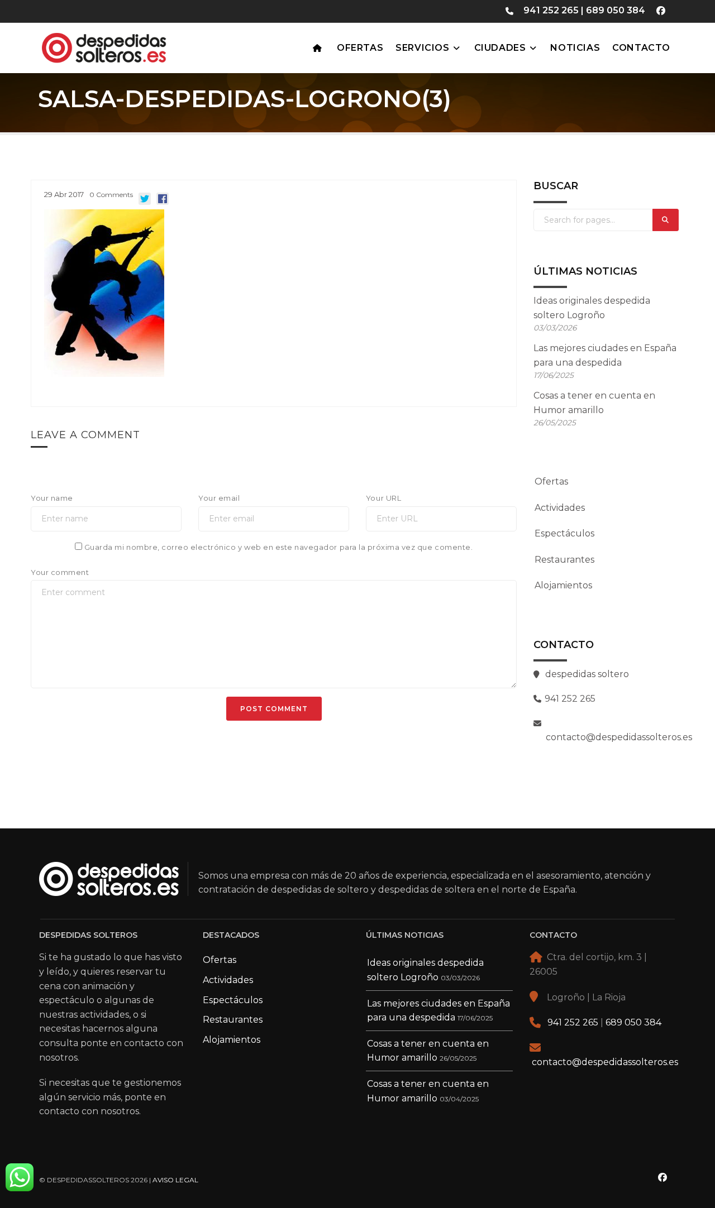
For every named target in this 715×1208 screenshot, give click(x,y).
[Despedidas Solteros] (131, 45)
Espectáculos (564, 533)
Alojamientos (563, 585)
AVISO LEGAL (175, 1180)
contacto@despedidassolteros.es (605, 1062)
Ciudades (500, 47)
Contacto (641, 47)
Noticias (575, 47)
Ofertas (360, 47)
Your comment (60, 572)
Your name (52, 497)
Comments (111, 194)
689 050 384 (615, 10)
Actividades (560, 507)
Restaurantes (564, 559)
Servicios (422, 47)
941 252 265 (551, 10)
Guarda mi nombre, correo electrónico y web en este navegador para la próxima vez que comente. (278, 547)
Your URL (383, 497)
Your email (219, 497)
